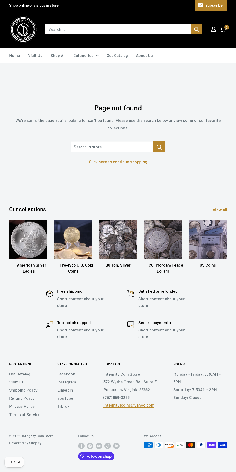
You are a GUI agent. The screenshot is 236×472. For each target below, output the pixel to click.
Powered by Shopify (25, 442)
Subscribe (214, 5)
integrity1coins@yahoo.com (128, 404)
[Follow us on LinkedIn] (116, 445)
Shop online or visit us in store (34, 5)
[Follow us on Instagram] (90, 445)
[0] (223, 29)
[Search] (196, 29)
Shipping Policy (23, 389)
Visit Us (35, 55)
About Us (144, 55)
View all (220, 209)
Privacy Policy (22, 406)
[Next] (227, 242)
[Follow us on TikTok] (107, 445)
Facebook (66, 373)
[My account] (213, 29)
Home (14, 55)
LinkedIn (65, 389)
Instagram (66, 381)
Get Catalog (117, 55)
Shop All (57, 55)
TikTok (63, 406)
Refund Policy (22, 398)
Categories (83, 55)
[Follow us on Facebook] (81, 445)
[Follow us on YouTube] (99, 445)
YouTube (65, 398)
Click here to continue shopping (118, 161)
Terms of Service (25, 414)
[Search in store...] (159, 146)
